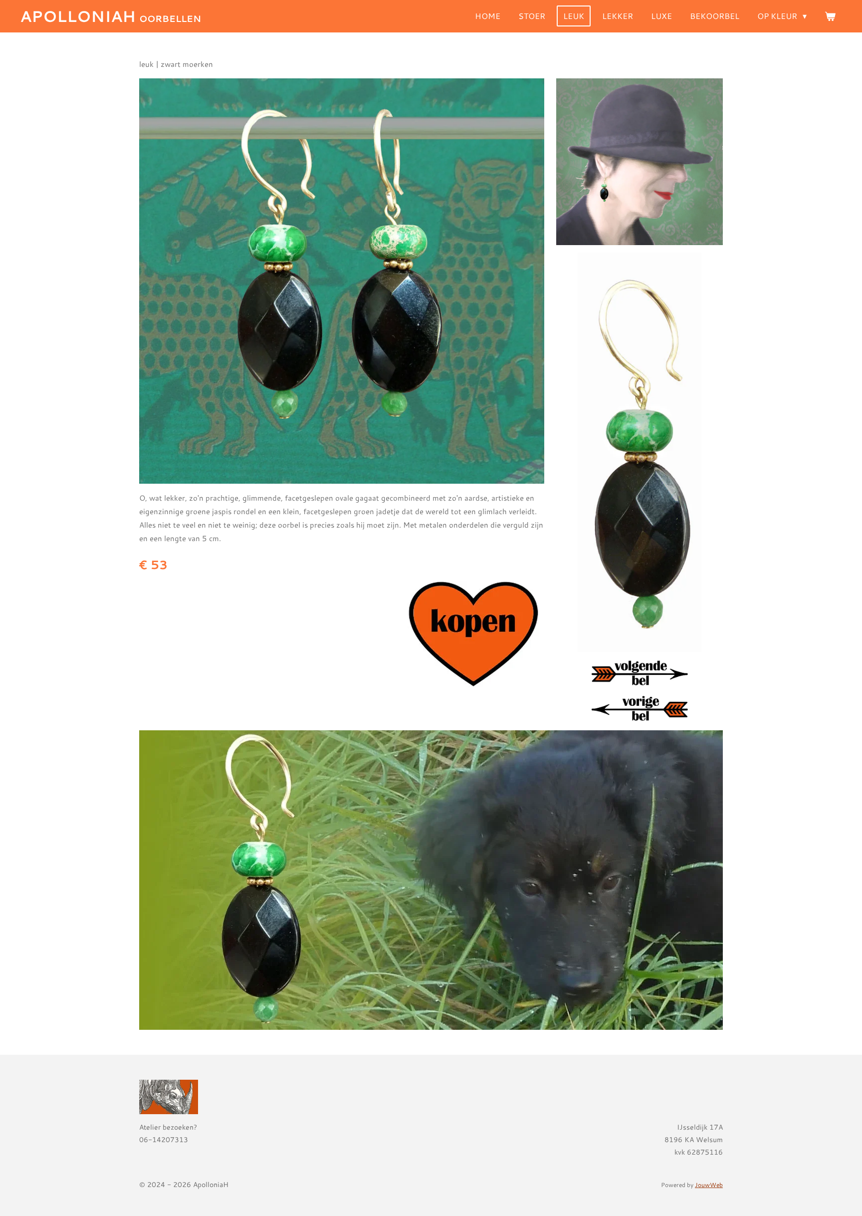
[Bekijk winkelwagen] (830, 15)
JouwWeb (709, 1185)
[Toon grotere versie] (341, 281)
